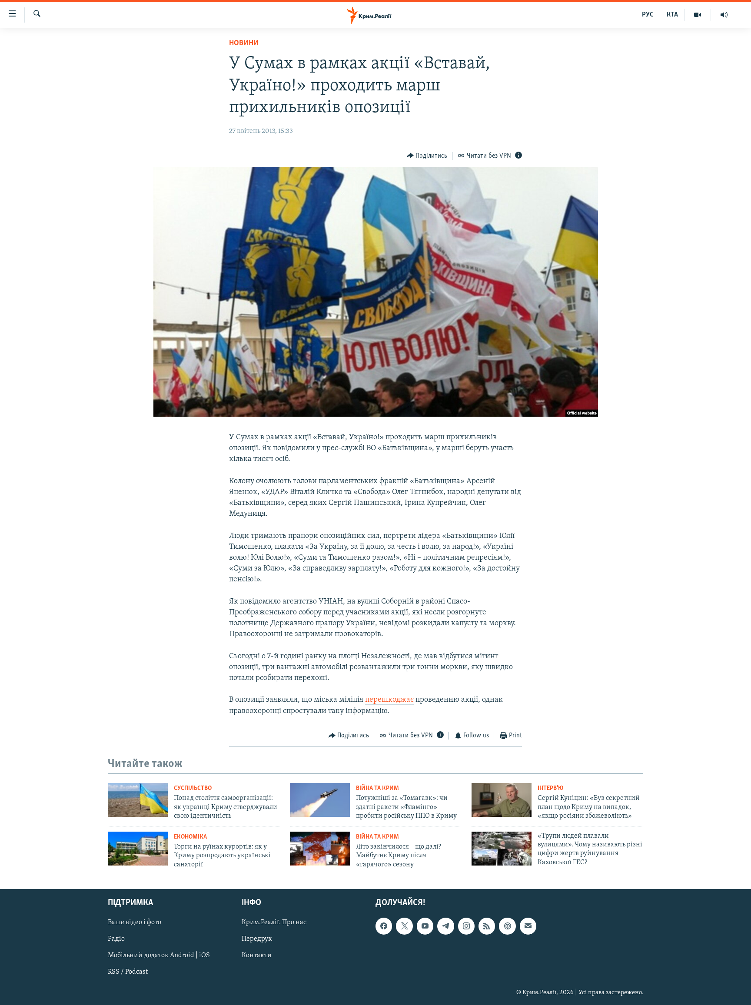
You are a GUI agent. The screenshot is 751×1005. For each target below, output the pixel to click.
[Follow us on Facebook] (384, 926)
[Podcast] (507, 926)
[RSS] (487, 926)
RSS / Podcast (128, 972)
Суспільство (193, 788)
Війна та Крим (377, 788)
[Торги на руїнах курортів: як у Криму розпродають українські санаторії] (138, 849)
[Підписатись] (528, 926)
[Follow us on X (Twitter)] (404, 926)
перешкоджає (389, 700)
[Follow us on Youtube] (425, 926)
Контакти (257, 955)
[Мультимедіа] (698, 15)
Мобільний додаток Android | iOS (159, 955)
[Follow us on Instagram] (466, 926)
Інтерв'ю (550, 788)
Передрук (257, 938)
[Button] (427, 156)
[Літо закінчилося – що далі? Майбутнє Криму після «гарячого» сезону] (320, 849)
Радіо (116, 938)
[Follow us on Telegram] (445, 926)
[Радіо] (724, 15)
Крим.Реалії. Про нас (274, 922)
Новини (244, 43)
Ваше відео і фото (134, 922)
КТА (672, 14)
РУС (648, 14)
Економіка (190, 837)
